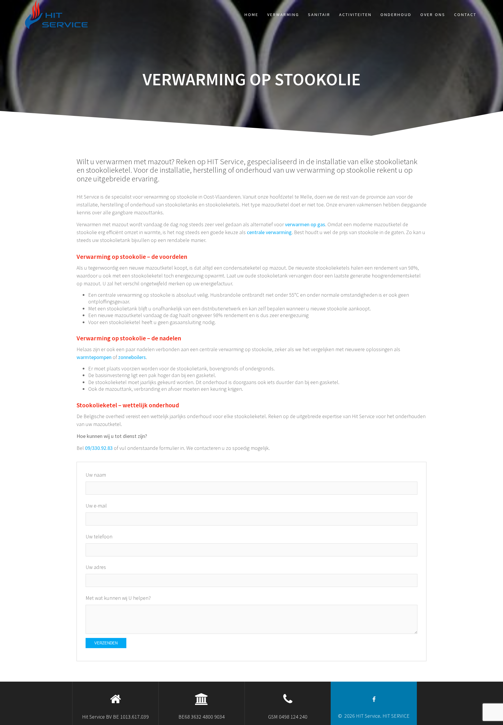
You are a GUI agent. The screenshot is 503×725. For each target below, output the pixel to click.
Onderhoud (396, 14)
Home (251, 14)
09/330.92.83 (99, 448)
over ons (432, 14)
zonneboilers (132, 357)
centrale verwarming (269, 232)
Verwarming (283, 14)
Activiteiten (355, 14)
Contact (465, 14)
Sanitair (319, 14)
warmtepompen (94, 357)
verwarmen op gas (305, 224)
